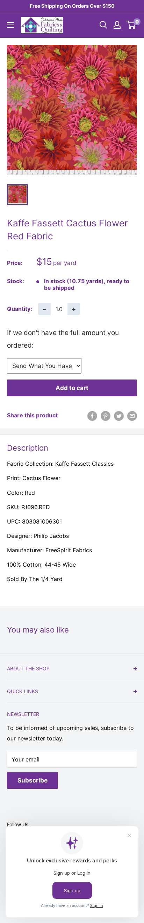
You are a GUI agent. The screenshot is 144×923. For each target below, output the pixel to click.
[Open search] (103, 25)
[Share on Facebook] (92, 415)
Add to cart (72, 387)
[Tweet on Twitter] (119, 415)
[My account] (117, 25)
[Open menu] (10, 25)
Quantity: (19, 308)
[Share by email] (132, 415)
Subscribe (32, 780)
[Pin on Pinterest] (105, 415)
